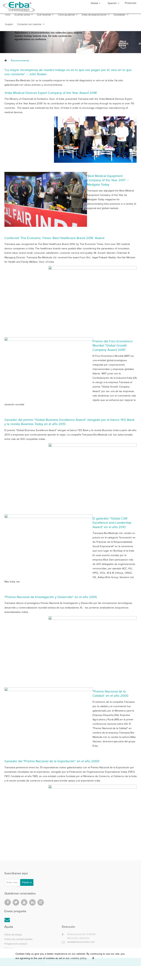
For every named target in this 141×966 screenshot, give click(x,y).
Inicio (7, 15)
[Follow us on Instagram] (40, 902)
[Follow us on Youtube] (24, 902)
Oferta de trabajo (13, 934)
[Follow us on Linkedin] (32, 902)
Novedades (120, 15)
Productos (130, 3)
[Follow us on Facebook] (7, 902)
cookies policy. (78, 958)
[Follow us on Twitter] (16, 902)
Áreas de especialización (94, 15)
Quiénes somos (22, 15)
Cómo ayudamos (66, 15)
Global (94, 3)
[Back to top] (130, 955)
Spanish (112, 3)
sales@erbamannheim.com (81, 942)
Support (9, 24)
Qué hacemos (44, 15)
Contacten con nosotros (29, 24)
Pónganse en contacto (15, 943)
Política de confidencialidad (18, 939)
